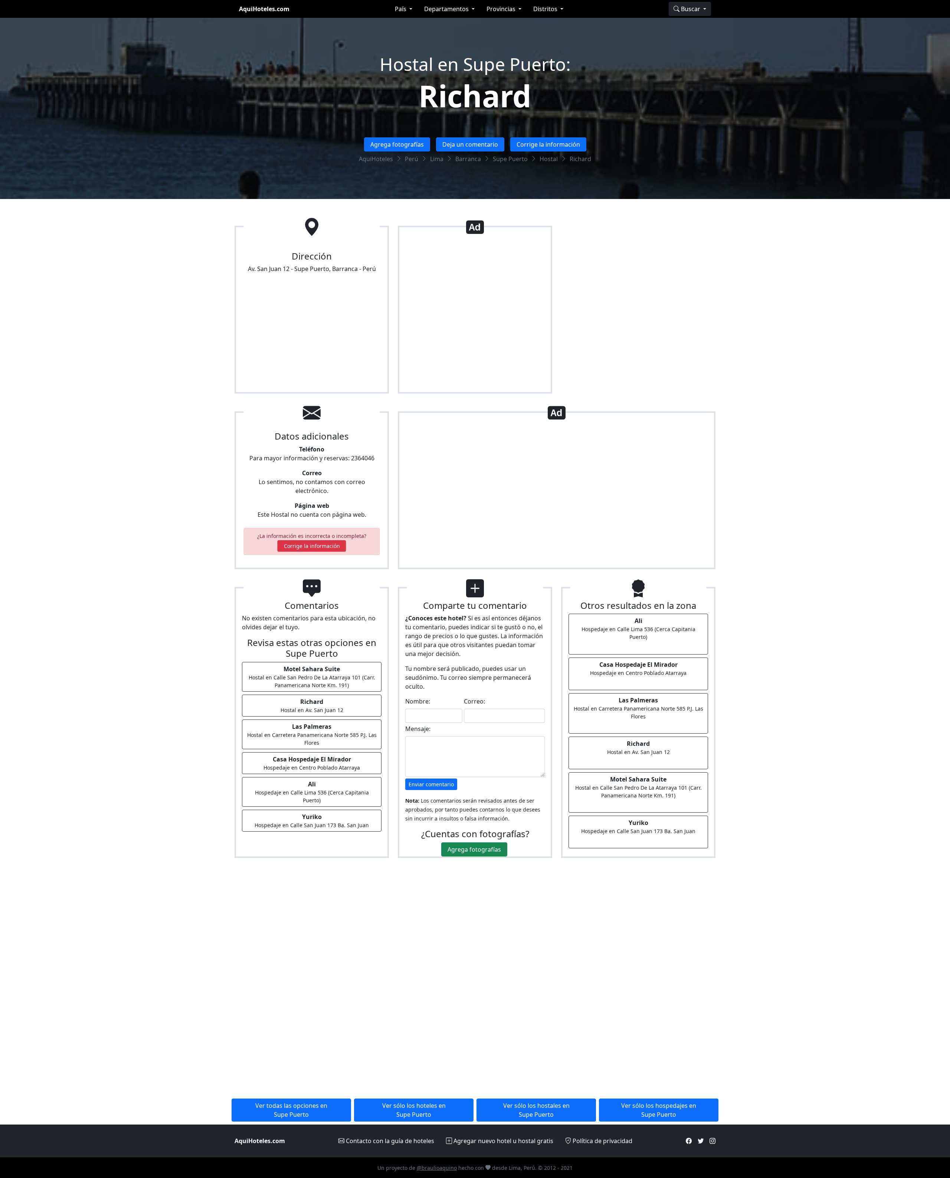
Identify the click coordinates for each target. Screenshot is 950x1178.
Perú (411, 159)
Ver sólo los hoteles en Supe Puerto (414, 1110)
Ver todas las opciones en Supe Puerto (291, 1110)
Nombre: (417, 701)
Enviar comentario (431, 784)
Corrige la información (548, 144)
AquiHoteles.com (264, 9)
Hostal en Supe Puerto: (475, 64)
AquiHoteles (376, 159)
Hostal (549, 159)
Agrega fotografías (397, 144)
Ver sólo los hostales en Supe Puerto (536, 1110)
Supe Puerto (510, 159)
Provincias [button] (502, 9)
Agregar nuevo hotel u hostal (502, 1141)
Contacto (389, 1141)
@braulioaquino (437, 1167)
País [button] (401, 9)
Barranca (468, 159)
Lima (436, 159)
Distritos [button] (546, 9)
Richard (475, 95)
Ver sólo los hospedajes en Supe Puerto (658, 1110)
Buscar (690, 9)
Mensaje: (417, 729)
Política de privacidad (601, 1141)
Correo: (474, 701)
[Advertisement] (475, 313)
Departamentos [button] (447, 9)
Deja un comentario (470, 144)
